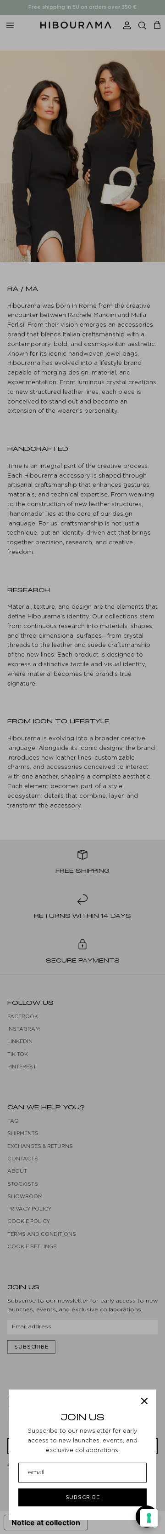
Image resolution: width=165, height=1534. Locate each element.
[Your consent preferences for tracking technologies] (149, 1518)
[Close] (144, 1401)
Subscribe (83, 1497)
